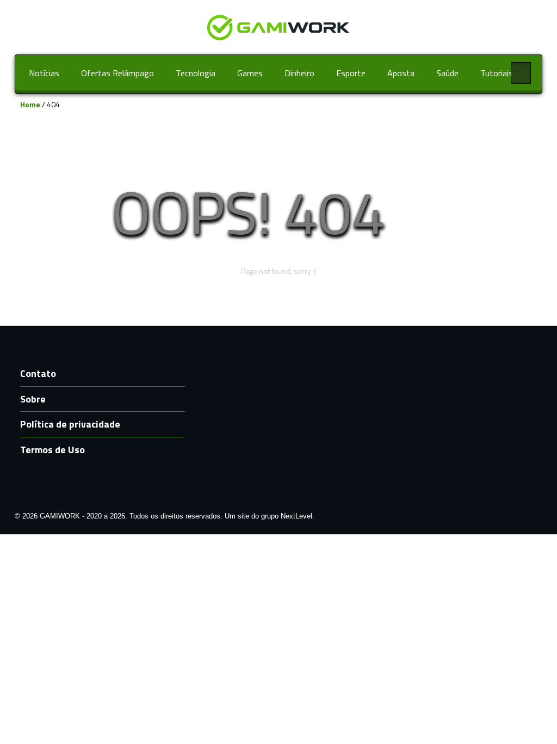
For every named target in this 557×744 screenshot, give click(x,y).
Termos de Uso (52, 449)
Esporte (351, 73)
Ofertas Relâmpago (117, 73)
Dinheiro (299, 73)
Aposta (400, 73)
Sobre (33, 399)
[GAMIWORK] (278, 26)
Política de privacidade (70, 424)
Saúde (447, 73)
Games (250, 73)
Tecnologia (195, 73)
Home (30, 104)
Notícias (44, 73)
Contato (38, 373)
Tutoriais (496, 73)
